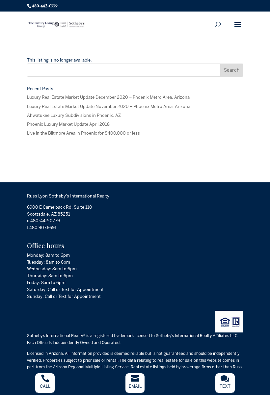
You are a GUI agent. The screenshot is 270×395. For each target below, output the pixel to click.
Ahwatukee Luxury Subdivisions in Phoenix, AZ (74, 115)
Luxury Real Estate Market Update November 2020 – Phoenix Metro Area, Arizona (108, 106)
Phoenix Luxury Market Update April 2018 (68, 124)
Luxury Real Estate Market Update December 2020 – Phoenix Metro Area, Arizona (108, 97)
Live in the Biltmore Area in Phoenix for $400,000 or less (83, 133)
